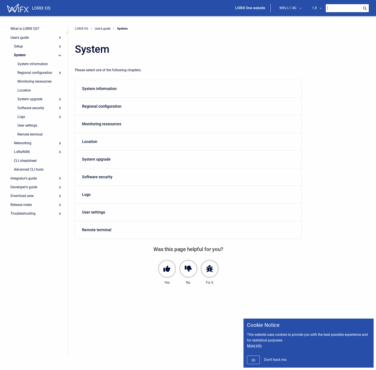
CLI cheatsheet (25, 161)
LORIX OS (41, 8)
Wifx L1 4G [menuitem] (287, 8)
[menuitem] (188, 89)
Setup (18, 46)
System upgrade (29, 99)
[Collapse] (59, 55)
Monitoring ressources (34, 81)
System (20, 55)
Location (24, 90)
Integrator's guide (23, 178)
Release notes (21, 205)
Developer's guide (23, 187)
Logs (21, 117)
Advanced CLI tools (29, 169)
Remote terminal (30, 134)
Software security (30, 108)
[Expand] (59, 37)
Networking (22, 143)
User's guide (19, 38)
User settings (27, 125)
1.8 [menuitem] (314, 8)
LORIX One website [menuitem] (250, 8)
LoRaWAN (22, 152)
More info (254, 346)
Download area (22, 196)
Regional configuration (34, 73)
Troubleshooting (22, 213)
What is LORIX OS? (24, 29)
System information (32, 64)
